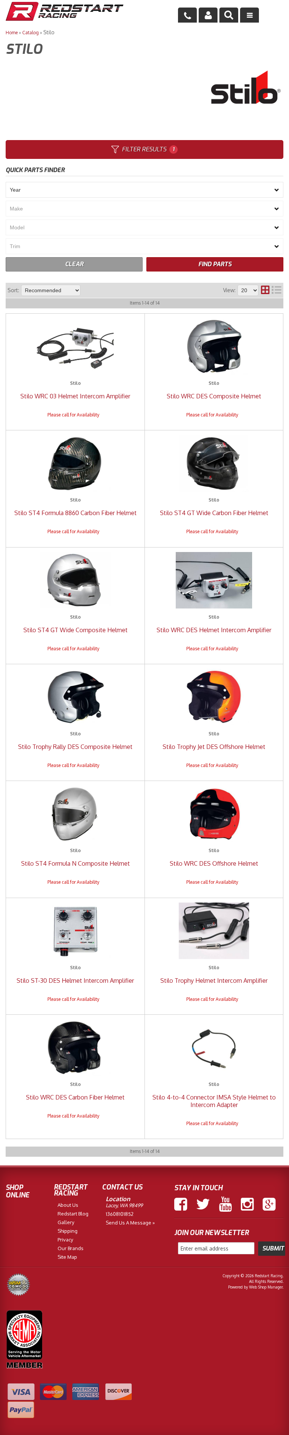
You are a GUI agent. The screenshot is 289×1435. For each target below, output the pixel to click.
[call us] (187, 15)
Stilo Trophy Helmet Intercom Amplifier (214, 980)
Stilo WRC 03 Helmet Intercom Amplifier (75, 396)
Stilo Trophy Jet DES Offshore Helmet (214, 746)
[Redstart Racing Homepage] (64, 12)
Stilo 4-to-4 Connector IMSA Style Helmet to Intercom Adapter (214, 1101)
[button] (228, 15)
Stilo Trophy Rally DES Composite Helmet (75, 746)
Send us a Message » (130, 1223)
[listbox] (144, 190)
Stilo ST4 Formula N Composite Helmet (75, 863)
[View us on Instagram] (247, 1204)
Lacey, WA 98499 (124, 1205)
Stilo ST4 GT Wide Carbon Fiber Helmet (214, 513)
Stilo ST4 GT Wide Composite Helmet (75, 630)
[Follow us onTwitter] (203, 1204)
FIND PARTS (214, 264)
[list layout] (276, 290)
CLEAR (74, 264)
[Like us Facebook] (180, 1204)
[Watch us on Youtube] (225, 1204)
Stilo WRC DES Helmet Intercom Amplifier (214, 630)
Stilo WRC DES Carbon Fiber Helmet (75, 1097)
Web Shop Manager (266, 1287)
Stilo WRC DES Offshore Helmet (214, 863)
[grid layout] (265, 290)
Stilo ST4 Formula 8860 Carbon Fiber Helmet (75, 513)
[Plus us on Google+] (269, 1204)
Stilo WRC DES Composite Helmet (214, 396)
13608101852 (120, 1214)
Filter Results (148, 149)
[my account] (208, 15)
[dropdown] (249, 15)
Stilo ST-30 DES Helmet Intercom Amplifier (75, 980)
